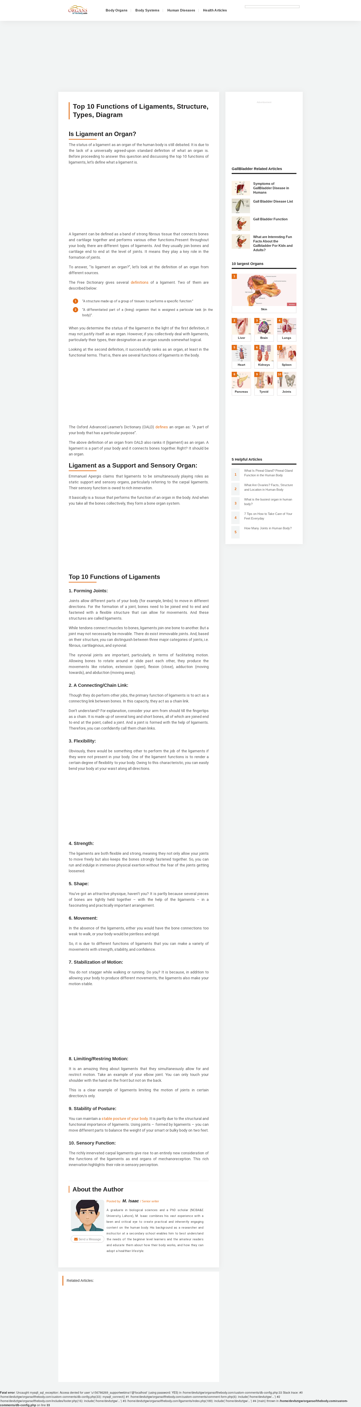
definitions (138, 282)
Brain (264, 337)
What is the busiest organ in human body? (268, 502)
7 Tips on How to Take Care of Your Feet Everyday (268, 516)
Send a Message (89, 1239)
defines (161, 427)
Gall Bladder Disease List (273, 201)
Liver (241, 337)
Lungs (286, 337)
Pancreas (241, 391)
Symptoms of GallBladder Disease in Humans (271, 188)
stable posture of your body (124, 1118)
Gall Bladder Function (270, 219)
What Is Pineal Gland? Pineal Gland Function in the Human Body (268, 473)
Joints (286, 391)
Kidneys (264, 364)
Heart (241, 364)
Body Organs (116, 10)
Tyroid (263, 391)
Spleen (287, 364)
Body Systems (147, 10)
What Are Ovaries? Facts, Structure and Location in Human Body (268, 487)
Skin (264, 309)
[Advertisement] (180, 58)
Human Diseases (181, 10)
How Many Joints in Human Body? (268, 528)
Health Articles (215, 10)
